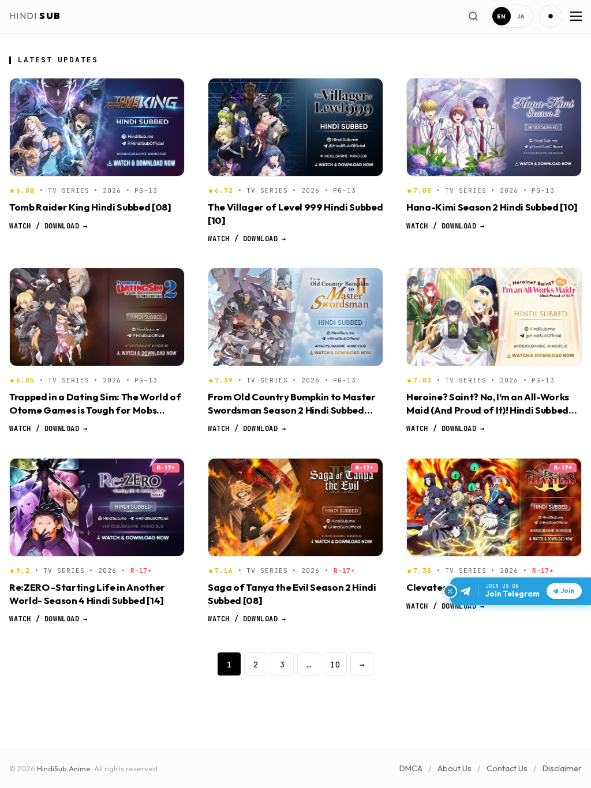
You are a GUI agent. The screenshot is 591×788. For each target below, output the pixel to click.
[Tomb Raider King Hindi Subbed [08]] (97, 127)
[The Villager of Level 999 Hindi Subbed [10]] (295, 127)
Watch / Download (48, 225)
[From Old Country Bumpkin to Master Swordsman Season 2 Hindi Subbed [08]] (295, 317)
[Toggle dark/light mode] (550, 16)
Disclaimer (562, 768)
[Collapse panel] (450, 591)
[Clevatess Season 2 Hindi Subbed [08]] (494, 507)
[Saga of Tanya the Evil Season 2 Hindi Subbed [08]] (295, 507)
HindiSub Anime (64, 768)
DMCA (410, 768)
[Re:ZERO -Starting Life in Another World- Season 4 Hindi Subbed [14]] (97, 507)
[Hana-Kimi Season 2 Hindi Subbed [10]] (494, 127)
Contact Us (507, 768)
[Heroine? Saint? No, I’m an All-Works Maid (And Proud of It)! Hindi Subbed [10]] (494, 317)
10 (335, 664)
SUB (35, 15)
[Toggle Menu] (575, 16)
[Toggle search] (473, 16)
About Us (454, 768)
